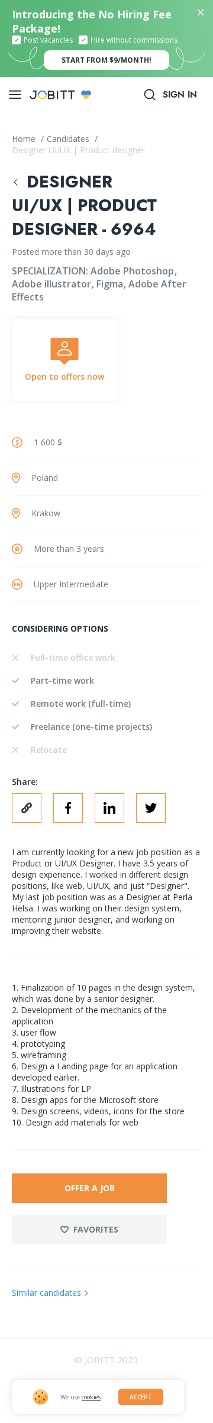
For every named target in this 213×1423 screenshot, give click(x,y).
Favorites (95, 1229)
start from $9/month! (106, 60)
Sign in (180, 94)
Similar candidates (46, 1292)
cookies (91, 1397)
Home (25, 138)
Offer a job (89, 1188)
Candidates (69, 138)
